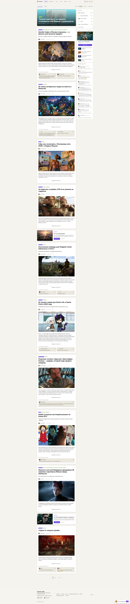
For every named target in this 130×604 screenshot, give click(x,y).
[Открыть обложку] (56, 51)
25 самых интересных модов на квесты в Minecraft (54, 88)
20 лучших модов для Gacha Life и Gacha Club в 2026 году (54, 303)
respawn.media (40, 591)
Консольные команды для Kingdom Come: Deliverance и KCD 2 (55, 248)
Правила (80, 594)
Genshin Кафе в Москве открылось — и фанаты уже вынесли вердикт (54, 33)
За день (76, 6)
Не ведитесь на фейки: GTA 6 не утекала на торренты (55, 190)
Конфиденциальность (60, 595)
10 (59, 577)
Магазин (65, 1)
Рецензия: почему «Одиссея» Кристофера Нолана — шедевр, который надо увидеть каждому (55, 361)
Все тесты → (90, 30)
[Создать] (85, 1)
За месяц (85, 6)
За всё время (90, 6)
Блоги (67, 594)
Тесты (61, 1)
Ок (127, 601)
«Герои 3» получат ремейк (49, 530)
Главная (45, 1)
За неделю (80, 6)
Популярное (39, 6)
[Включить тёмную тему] (90, 1)
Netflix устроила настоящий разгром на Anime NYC (54, 415)
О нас (70, 1)
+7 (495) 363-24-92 (47, 595)
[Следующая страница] (62, 578)
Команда (62, 594)
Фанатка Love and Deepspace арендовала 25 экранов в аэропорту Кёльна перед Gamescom (56, 472)
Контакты (67, 595)
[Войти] (92, 1)
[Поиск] (87, 1)
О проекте (58, 594)
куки (124, 601)
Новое (45, 6)
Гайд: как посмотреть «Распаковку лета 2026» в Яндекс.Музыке (54, 145)
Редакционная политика (73, 594)
